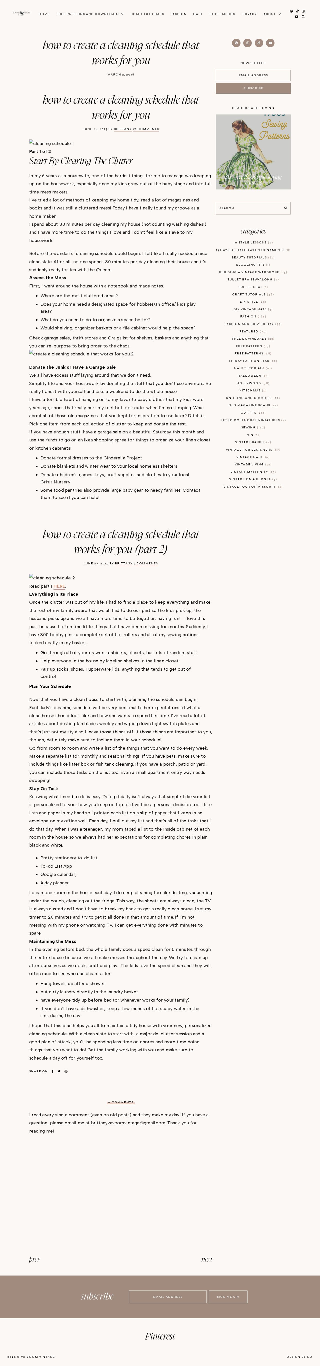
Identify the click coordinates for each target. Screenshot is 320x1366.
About (270, 14)
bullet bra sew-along (253, 279)
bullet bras (252, 287)
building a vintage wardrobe (252, 272)
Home (44, 14)
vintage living (252, 464)
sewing (252, 427)
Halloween (253, 375)
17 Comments (146, 129)
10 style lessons (253, 242)
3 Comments (146, 563)
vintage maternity (252, 472)
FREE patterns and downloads (88, 14)
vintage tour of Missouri (253, 486)
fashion (252, 316)
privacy (249, 14)
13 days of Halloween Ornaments (252, 250)
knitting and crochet (252, 398)
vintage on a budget (252, 479)
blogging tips (252, 264)
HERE (59, 586)
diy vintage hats (253, 309)
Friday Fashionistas (252, 361)
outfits (252, 412)
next (207, 1259)
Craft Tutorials (147, 14)
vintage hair (252, 457)
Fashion (178, 14)
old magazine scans (252, 405)
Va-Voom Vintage (38, 1357)
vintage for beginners (252, 449)
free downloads (252, 338)
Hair (197, 14)
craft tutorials (252, 294)
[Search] (285, 208)
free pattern (252, 346)
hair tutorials (252, 368)
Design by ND (299, 1357)
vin (252, 435)
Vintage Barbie (252, 442)
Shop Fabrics (222, 14)
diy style (252, 301)
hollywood (252, 383)
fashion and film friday (252, 324)
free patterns (252, 353)
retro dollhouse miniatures (252, 420)
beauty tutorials (253, 257)
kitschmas (253, 390)
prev (34, 1259)
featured (253, 331)
